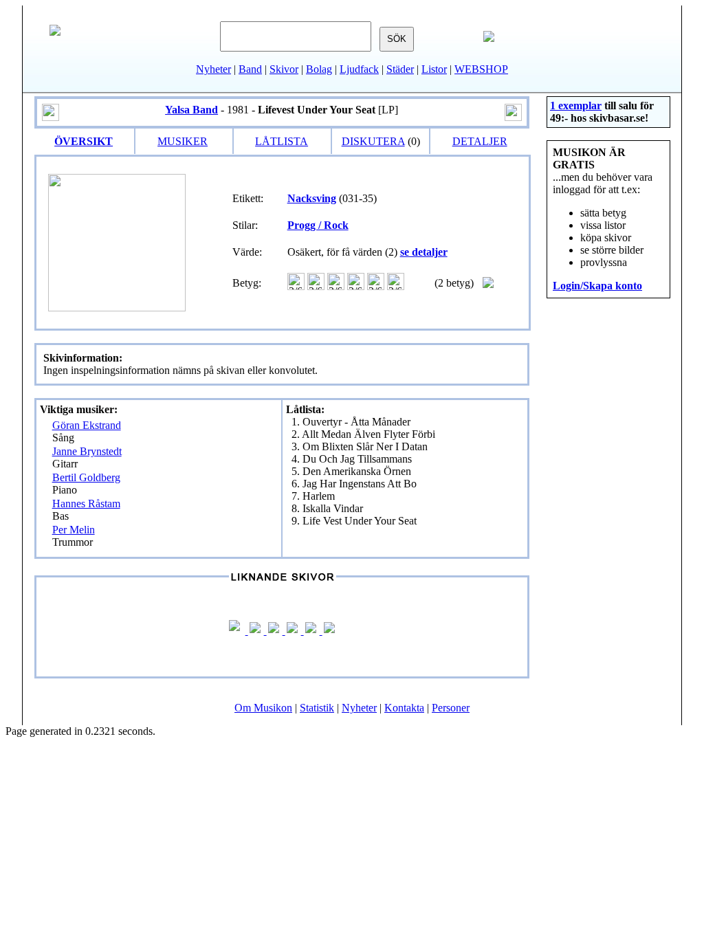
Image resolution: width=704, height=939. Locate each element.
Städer (400, 69)
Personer (451, 708)
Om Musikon (263, 708)
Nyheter (213, 69)
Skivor (284, 69)
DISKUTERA (373, 141)
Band (250, 69)
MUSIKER (182, 141)
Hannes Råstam (86, 503)
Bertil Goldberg (86, 477)
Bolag (319, 69)
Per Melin (73, 529)
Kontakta (404, 708)
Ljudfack (359, 69)
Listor (434, 69)
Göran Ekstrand (86, 425)
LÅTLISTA (281, 141)
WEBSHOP (481, 69)
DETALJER (479, 141)
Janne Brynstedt (87, 451)
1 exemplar (576, 105)
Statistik (317, 708)
